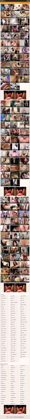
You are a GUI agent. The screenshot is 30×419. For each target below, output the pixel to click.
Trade (8, 417)
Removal (11, 417)
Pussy (2, 1)
